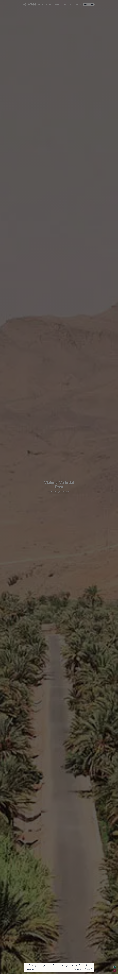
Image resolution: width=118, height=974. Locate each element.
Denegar (89, 969)
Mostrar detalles (30, 969)
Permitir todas (78, 969)
